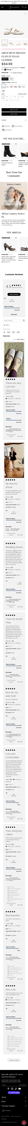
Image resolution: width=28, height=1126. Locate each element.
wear (18, 332)
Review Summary (17, 72)
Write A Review (14, 294)
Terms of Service (16, 1116)
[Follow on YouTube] (19, 1088)
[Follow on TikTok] (16, 1088)
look (13, 332)
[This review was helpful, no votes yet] (18, 436)
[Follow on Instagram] (12, 1088)
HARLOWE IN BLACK (7, 163)
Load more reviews (14, 1060)
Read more (13, 564)
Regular (5, 79)
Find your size (22, 94)
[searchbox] (12, 320)
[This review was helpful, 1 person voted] (18, 535)
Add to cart (14, 110)
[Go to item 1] (5, 43)
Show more (6, 336)
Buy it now (14, 114)
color (8, 332)
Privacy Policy (5, 1116)
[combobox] (19, 339)
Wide (11, 79)
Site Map (4, 1119)
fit (4, 332)
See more (14, 314)
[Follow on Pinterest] (8, 1088)
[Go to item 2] (11, 43)
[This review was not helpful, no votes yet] (21, 436)
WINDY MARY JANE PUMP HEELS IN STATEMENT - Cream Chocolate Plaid (9, 258)
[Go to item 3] (18, 43)
